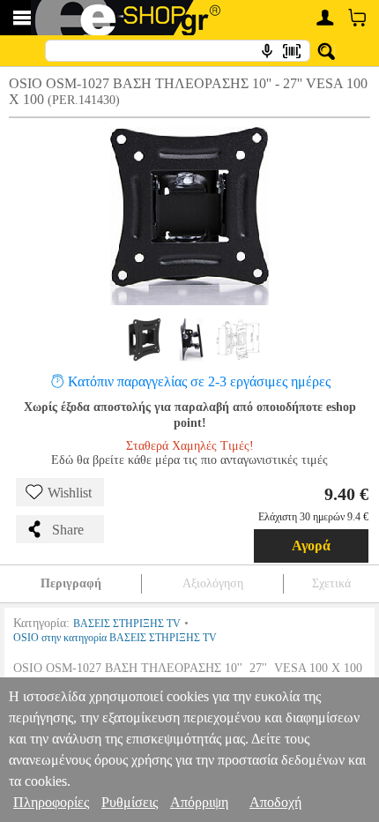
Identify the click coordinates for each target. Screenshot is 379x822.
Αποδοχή (275, 802)
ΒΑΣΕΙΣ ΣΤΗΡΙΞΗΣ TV (127, 623)
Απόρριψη (199, 802)
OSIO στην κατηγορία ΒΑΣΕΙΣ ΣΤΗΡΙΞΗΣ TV (115, 637)
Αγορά (311, 545)
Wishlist (70, 492)
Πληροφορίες (51, 802)
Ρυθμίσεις (129, 802)
